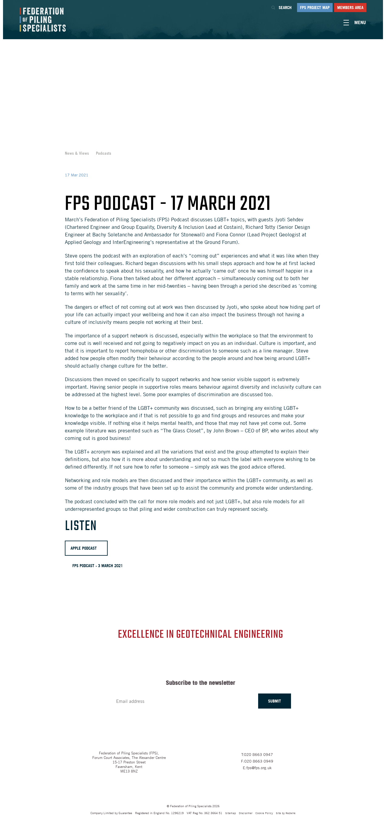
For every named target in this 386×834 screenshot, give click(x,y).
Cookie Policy (264, 813)
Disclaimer (245, 813)
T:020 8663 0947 (257, 754)
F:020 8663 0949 (257, 761)
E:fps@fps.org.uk (257, 767)
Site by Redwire (286, 813)
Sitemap (230, 813)
